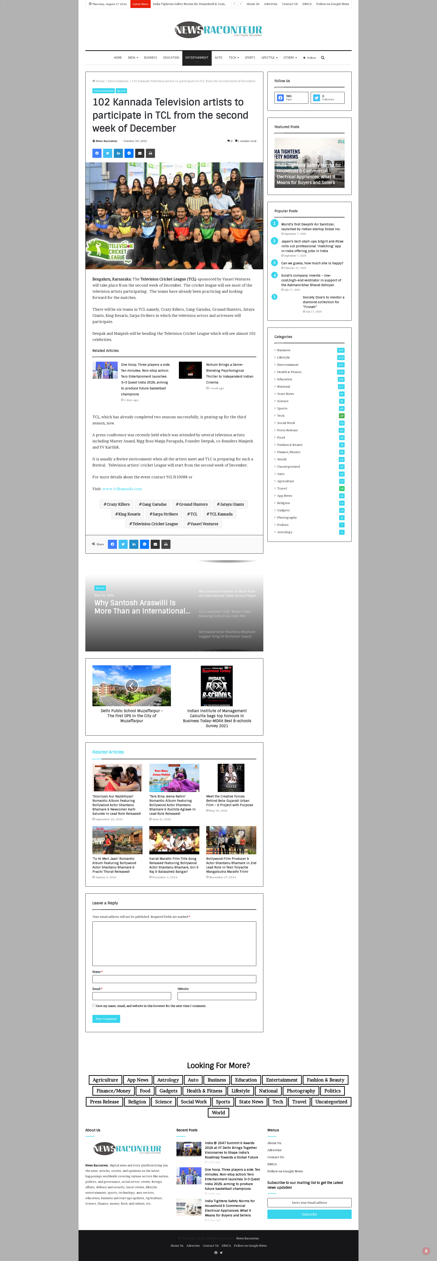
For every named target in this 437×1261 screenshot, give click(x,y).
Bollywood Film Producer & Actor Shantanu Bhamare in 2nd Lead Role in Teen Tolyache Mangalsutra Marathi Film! (231, 865)
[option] (174, 605)
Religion (283, 503)
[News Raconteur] (219, 29)
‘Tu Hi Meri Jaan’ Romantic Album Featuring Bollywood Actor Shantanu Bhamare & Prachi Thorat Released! (114, 865)
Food (281, 437)
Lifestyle (268, 58)
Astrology (284, 532)
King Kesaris (129, 514)
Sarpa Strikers (165, 514)
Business (150, 58)
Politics (283, 525)
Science (283, 401)
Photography (287, 517)
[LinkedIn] (118, 153)
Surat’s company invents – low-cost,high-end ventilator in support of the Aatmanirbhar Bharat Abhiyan (311, 280)
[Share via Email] (139, 153)
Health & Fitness (289, 372)
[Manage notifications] (426, 1251)
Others (289, 58)
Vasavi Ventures (204, 524)
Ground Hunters (193, 504)
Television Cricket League (155, 524)
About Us (252, 4)
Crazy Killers (118, 504)
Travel (282, 488)
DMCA (307, 4)
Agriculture (285, 481)
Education (171, 58)
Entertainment (196, 58)
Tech (232, 58)
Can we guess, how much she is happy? (312, 263)
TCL (193, 514)
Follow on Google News (332, 4)
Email (97, 989)
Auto (218, 58)
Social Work (286, 423)
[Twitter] (107, 153)
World (281, 459)
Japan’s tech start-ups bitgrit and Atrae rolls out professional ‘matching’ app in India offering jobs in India (312, 246)
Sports (250, 58)
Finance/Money (288, 452)
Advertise (270, 4)
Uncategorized (288, 466)
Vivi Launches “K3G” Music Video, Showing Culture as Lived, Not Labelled (139, 607)
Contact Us (290, 4)
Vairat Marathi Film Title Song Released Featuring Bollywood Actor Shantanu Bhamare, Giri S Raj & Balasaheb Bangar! (173, 865)
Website (183, 989)
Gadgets (283, 510)
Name (97, 971)
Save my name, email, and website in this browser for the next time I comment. (151, 1006)
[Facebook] (97, 153)
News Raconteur (106, 141)
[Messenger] (129, 153)
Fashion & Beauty (289, 444)
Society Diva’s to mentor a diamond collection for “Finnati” (323, 302)
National (283, 386)
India (131, 58)
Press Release (287, 430)
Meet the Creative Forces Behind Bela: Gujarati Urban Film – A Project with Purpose (229, 800)
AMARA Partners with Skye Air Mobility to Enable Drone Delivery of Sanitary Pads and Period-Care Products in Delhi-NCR (307, 171)
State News (285, 394)
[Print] (150, 153)
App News (284, 495)
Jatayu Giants (232, 504)
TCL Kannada (221, 514)
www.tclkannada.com (122, 489)
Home (118, 58)
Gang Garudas (154, 504)
